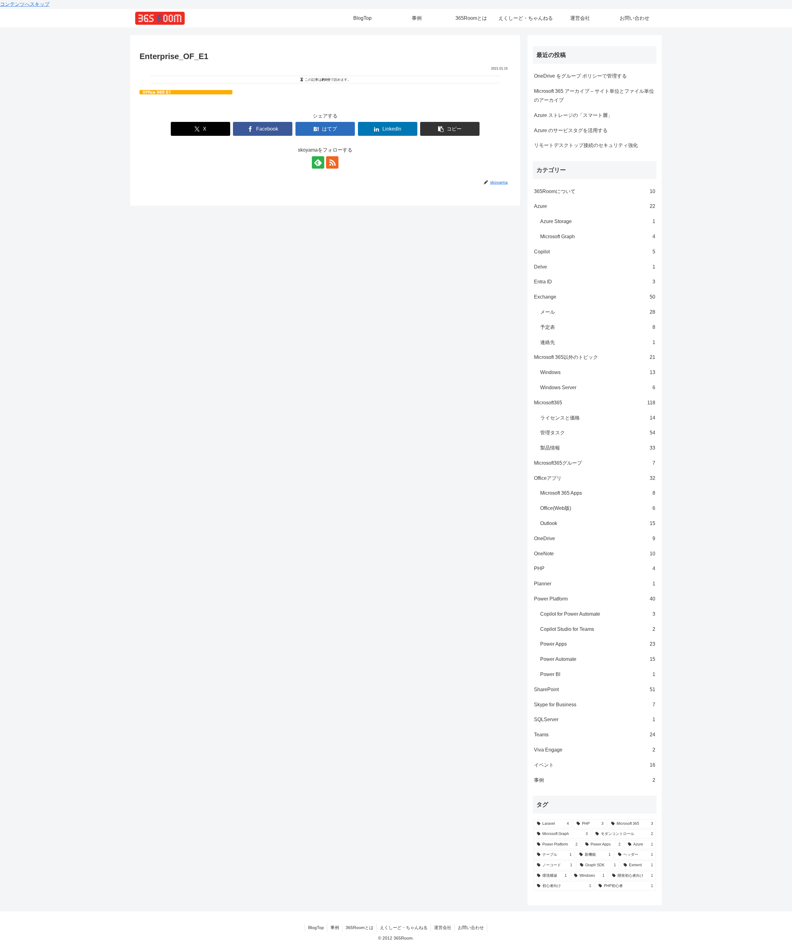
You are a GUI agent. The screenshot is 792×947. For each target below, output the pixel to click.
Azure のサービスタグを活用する (571, 130)
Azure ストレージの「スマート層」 (573, 115)
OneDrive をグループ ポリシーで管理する (580, 76)
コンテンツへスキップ (25, 4)
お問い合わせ (471, 927)
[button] (450, 129)
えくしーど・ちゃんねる (404, 927)
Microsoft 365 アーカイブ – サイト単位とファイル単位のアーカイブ (594, 95)
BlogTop (316, 927)
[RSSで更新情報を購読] (332, 162)
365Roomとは (359, 927)
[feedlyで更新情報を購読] (318, 162)
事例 (334, 927)
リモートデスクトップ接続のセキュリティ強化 (586, 145)
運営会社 (442, 927)
